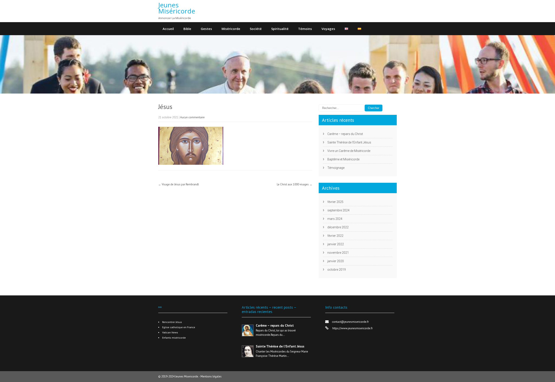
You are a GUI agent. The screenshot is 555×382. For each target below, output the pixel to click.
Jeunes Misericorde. (187, 376)
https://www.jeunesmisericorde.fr (352, 328)
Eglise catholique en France (178, 327)
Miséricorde (231, 28)
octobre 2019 (336, 269)
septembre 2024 (338, 210)
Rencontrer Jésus (172, 322)
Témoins (305, 28)
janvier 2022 (335, 244)
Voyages (328, 28)
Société (256, 28)
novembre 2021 (338, 252)
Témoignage (335, 168)
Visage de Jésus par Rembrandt (178, 184)
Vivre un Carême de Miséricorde (348, 151)
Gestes (206, 28)
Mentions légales (211, 376)
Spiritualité (280, 28)
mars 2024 (334, 219)
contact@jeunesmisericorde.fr (350, 322)
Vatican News (170, 332)
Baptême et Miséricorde (343, 159)
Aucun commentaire (192, 117)
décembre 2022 (338, 227)
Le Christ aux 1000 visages (294, 184)
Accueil (168, 28)
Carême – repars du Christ (345, 134)
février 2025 (335, 202)
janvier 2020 (335, 261)
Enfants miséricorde (174, 337)
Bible (187, 28)
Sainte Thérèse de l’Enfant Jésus (349, 142)
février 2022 (335, 235)
